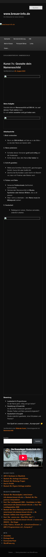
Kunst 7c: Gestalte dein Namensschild (17, 65)
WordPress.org (9, 543)
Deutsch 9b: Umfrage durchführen (16, 478)
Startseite (7, 39)
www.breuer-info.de (17, 14)
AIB (30, 39)
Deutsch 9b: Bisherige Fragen (14, 481)
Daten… (6, 48)
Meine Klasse (8, 43)
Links (31, 43)
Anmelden (7, 536)
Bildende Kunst (21, 428)
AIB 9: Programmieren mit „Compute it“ (18, 527)
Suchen (6, 438)
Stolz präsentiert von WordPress (27, 552)
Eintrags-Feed (9, 538)
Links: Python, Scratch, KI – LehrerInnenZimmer (21, 524)
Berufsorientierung (19, 39)
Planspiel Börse (21, 43)
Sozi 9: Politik (9, 483)
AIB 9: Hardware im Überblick (14, 476)
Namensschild (8, 430)
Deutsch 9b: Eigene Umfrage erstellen (17, 486)
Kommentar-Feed (10, 541)
